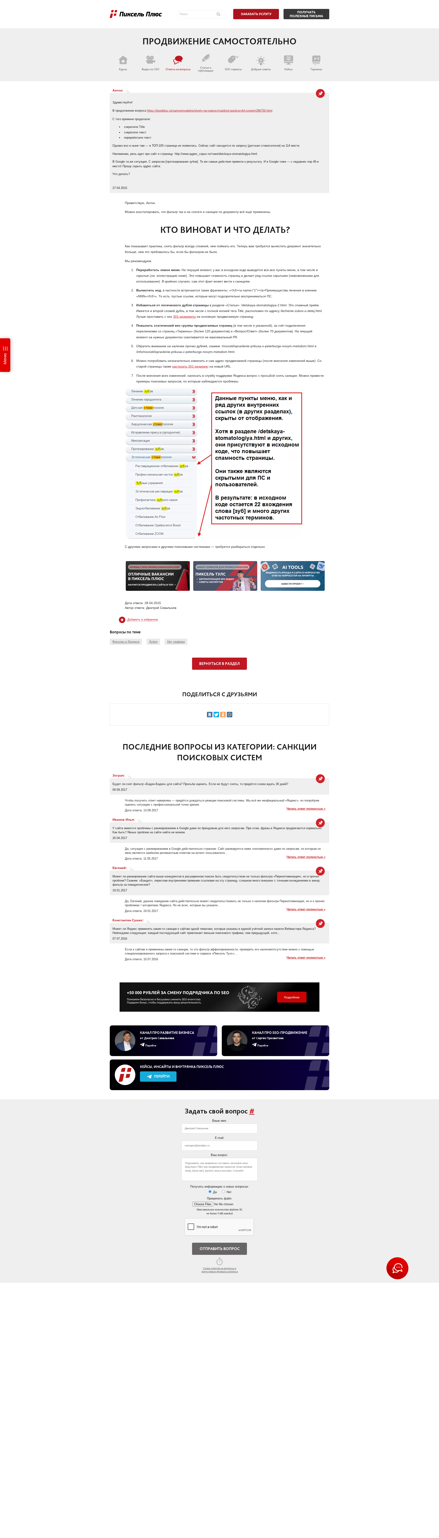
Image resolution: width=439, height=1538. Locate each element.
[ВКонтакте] (209, 714)
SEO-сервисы (233, 69)
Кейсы (288, 69)
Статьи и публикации (205, 69)
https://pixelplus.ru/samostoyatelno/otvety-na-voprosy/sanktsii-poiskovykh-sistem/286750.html (209, 110)
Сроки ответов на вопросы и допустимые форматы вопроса (219, 1270)
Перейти (162, 1076)
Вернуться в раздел (219, 663)
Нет (229, 1192)
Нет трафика (176, 641)
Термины (316, 69)
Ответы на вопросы (178, 69)
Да (214, 1192)
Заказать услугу (256, 14)
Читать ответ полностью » (305, 808)
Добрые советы (261, 69)
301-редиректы (184, 316)
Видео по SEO (150, 69)
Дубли (153, 641)
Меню (5, 358)
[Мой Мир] (229, 714)
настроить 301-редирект (190, 366)
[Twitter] (216, 714)
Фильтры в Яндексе (125, 641)
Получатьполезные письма (306, 14)
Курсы (123, 69)
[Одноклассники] (223, 714)
